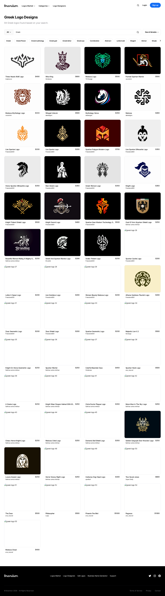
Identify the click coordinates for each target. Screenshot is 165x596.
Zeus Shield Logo (52, 331)
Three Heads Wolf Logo (14, 77)
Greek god (53, 41)
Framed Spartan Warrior (135, 77)
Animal (143, 41)
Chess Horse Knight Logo (15, 441)
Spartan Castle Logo (133, 259)
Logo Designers (59, 6)
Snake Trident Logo (93, 259)
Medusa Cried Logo (53, 441)
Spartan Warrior (51, 368)
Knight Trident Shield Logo (15, 222)
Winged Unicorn (52, 113)
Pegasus (129, 513)
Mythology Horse (92, 113)
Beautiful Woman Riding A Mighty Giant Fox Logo (24, 259)
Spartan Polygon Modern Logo (97, 149)
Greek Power (21, 41)
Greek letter (67, 41)
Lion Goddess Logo (53, 295)
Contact (158, 591)
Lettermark (121, 41)
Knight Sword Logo (53, 222)
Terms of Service (136, 591)
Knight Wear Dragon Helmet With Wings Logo (63, 404)
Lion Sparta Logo (52, 149)
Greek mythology (37, 41)
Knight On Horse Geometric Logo (18, 368)
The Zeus (9, 513)
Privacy (148, 591)
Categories (43, 6)
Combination (94, 41)
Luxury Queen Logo (13, 477)
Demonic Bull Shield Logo (95, 441)
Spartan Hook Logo (133, 368)
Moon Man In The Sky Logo (136, 404)
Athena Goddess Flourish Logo (137, 295)
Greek (8, 41)
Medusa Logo (91, 77)
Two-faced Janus (132, 477)
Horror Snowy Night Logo (55, 477)
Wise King (49, 77)
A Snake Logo (10, 404)
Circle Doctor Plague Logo (95, 404)
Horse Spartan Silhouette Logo (17, 186)
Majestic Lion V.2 (132, 331)
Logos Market (27, 6)
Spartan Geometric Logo (95, 331)
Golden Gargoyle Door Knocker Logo (140, 441)
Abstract (108, 41)
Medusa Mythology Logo (15, 113)
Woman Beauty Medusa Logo (97, 295)
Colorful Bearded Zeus (94, 368)
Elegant (133, 41)
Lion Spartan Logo (12, 149)
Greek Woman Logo (93, 186)
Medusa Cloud (11, 550)
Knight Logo (130, 186)
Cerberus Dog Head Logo (95, 477)
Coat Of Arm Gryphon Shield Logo (139, 222)
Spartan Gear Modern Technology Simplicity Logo (105, 222)
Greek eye (80, 41)
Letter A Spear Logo (13, 295)
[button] (160, 40)
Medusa (129, 113)
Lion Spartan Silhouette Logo (137, 149)
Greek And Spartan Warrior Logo (58, 259)
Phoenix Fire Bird (92, 513)
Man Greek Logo (52, 186)
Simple (154, 41)
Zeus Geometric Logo (13, 331)
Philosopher (50, 513)
